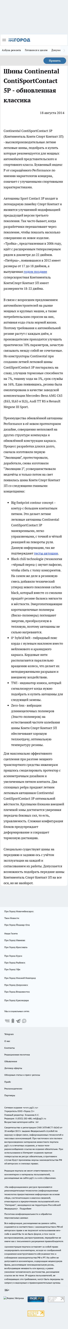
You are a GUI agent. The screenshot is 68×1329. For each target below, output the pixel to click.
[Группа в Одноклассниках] (13, 1021)
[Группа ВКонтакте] (7, 1021)
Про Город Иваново (14, 940)
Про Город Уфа (12, 969)
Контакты (9, 1047)
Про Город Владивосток (17, 991)
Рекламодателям (13, 1088)
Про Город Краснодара (16, 1000)
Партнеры (9, 1095)
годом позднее (35, 271)
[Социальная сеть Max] (24, 1021)
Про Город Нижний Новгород (20, 978)
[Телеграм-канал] (18, 1021)
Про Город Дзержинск (16, 985)
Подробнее (25, 1208)
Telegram (9, 1034)
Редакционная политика (17, 1054)
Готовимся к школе (36, 50)
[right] (64, 50)
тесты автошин (46, 553)
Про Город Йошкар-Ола (17, 924)
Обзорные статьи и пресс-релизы (22, 1074)
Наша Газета (11, 933)
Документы (58, 50)
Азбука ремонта (11, 50)
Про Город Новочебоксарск (18, 911)
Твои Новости (11, 918)
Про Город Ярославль (15, 947)
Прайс (7, 1081)
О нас (7, 1041)
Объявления (10, 1061)
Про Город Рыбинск (14, 962)
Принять (55, 60)
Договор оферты (13, 1068)
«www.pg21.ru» (30, 1107)
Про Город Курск (13, 955)
